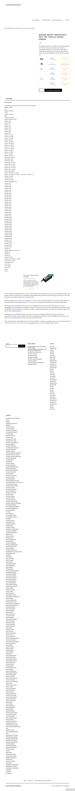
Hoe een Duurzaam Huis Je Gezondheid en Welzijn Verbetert (37, 347)
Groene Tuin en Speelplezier (12, 681)
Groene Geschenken (10, 620)
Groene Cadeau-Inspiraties (11, 586)
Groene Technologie (10, 676)
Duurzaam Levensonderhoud (12, 442)
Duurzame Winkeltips (10, 510)
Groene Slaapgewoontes (11, 667)
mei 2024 (52, 370)
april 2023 (52, 391)
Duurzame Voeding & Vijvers (12, 501)
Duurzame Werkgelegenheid (12, 508)
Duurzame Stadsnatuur (11, 490)
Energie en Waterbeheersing (12, 544)
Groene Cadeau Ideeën (11, 582)
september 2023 (53, 383)
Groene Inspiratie (9, 631)
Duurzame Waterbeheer (11, 504)
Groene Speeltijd (9, 669)
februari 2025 (53, 357)
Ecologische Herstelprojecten (12, 529)
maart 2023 (52, 393)
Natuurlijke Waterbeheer (11, 745)
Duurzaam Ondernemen (11, 445)
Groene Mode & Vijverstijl (11, 659)
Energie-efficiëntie (10, 548)
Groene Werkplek (9, 709)
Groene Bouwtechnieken (11, 581)
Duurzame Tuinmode (10, 497)
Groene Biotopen (9, 568)
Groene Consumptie (10, 589)
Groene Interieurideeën (11, 633)
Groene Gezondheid (10, 622)
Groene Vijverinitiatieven (11, 693)
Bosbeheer (8, 425)
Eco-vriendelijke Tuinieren (11, 516)
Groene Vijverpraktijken (11, 698)
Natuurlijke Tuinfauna (10, 743)
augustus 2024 (53, 367)
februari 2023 (53, 395)
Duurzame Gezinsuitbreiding (12, 470)
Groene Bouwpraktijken (11, 579)
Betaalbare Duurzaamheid (11, 423)
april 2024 (52, 372)
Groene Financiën (9, 612)
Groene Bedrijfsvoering (11, 563)
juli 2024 (51, 369)
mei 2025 (52, 351)
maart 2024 (52, 374)
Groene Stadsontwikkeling (11, 672)
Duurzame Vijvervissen (11, 499)
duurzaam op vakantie (33, 357)
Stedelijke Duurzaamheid (11, 757)
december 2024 (53, 360)
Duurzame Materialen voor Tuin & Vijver (14, 482)
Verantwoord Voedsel (10, 761)
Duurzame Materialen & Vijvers (12, 480)
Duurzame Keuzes (10, 473)
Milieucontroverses (10, 729)
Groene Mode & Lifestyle (11, 655)
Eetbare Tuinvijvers (10, 536)
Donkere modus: (69, 789)
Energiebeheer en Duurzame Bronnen (14, 551)
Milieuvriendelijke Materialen (12, 731)
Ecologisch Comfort (10, 522)
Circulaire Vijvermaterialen (11, 432)
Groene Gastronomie (10, 613)
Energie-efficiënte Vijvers (11, 546)
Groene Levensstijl (10, 646)
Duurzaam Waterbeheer (11, 458)
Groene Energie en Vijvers (11, 601)
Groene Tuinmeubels (10, 690)
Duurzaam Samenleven (11, 449)
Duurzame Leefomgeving (11, 475)
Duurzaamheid (35, 20)
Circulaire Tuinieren (10, 426)
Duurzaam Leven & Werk (11, 440)
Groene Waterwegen (10, 705)
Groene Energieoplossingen (12, 605)
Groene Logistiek (9, 648)
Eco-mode (8, 511)
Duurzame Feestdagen (11, 465)
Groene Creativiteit (10, 593)
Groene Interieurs (9, 634)
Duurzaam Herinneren (10, 435)
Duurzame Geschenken (11, 468)
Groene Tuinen (9, 683)
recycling (8, 750)
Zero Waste (8, 771)
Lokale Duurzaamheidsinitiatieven (13, 726)
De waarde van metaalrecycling (34, 352)
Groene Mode (9, 653)
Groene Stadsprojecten (11, 674)
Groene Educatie (9, 598)
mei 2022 (52, 407)
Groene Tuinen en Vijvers (11, 684)
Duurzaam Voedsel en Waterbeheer (13, 456)
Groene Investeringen (10, 636)
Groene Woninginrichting (11, 714)
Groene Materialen (10, 650)
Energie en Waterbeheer (11, 542)
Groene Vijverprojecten (11, 700)
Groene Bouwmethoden (11, 575)
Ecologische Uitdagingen (11, 530)
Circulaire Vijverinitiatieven (11, 430)
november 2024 (53, 362)
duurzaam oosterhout (32, 353)
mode (7, 733)
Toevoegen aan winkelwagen (53, 90)
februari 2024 (53, 376)
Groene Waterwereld (10, 707)
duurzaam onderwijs (32, 360)
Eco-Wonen (8, 518)
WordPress (66, 785)
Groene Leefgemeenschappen (12, 641)
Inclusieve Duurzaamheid (11, 721)
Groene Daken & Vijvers (11, 594)
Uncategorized (9, 759)
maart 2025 (52, 355)
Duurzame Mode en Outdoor (12, 485)
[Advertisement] (50, 11)
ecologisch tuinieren (10, 527)
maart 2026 (52, 346)
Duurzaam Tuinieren (10, 451)
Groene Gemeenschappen (11, 619)
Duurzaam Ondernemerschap (12, 447)
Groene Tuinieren (9, 686)
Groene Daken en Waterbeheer (12, 596)
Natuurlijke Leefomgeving (11, 740)
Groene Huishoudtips (10, 624)
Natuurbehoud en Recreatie (12, 735)
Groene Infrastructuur (10, 626)
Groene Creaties (9, 591)
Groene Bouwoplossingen (11, 577)
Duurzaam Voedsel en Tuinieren (12, 454)
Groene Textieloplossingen (11, 678)
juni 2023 (52, 388)
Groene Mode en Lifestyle (11, 660)
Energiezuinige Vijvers (10, 553)
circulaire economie (16, 311)
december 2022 (53, 398)
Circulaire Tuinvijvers (10, 428)
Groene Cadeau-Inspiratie (11, 584)
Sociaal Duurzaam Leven (11, 755)
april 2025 (52, 353)
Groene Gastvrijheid (10, 615)
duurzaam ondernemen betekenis (35, 358)
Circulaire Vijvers (9, 433)
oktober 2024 (53, 364)
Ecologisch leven (46, 20)
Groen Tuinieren (9, 562)
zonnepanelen (9, 773)
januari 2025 (52, 358)
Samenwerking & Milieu (11, 754)
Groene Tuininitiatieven (11, 688)
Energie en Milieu (9, 541)
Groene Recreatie (9, 665)
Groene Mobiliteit (9, 652)
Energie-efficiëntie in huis (11, 549)
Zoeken (7, 343)
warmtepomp (9, 762)
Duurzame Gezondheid (11, 471)
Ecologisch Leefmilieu (10, 523)
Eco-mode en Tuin (10, 513)
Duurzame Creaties (10, 463)
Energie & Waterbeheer (11, 539)
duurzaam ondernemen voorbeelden (36, 362)
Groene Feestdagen (10, 610)
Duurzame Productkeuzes (11, 489)
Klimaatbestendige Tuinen (11, 723)
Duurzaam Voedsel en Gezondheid (13, 452)
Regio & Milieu (9, 752)
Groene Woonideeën (10, 716)
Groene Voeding (9, 703)
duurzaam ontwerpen (32, 355)
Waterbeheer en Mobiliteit (11, 766)
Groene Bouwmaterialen (11, 574)
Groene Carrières (9, 587)
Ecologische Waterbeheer (11, 532)
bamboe (7, 420)
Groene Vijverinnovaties (11, 695)
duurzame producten (10, 487)
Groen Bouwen (9, 556)
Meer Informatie (65, 58)
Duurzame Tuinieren (10, 496)
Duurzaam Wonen (10, 459)
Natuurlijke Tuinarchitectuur (12, 742)
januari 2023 (52, 396)
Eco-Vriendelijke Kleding (11, 515)
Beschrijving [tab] (9, 98)
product (10, 305)
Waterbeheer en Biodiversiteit (12, 764)
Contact (67, 20)
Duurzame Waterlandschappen (12, 506)
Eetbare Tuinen (9, 534)
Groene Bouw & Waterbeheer (12, 570)
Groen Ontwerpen (10, 560)
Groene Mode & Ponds (11, 657)
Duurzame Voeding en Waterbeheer (13, 503)
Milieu (7, 728)
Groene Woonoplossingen (11, 717)
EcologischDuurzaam (13, 5)
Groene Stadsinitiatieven (11, 671)
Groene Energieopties (10, 607)
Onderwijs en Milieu (10, 749)
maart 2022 (52, 409)
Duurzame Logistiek (10, 477)
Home (5, 28)
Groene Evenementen (10, 608)
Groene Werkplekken (10, 710)
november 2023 (53, 379)
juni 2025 (52, 350)
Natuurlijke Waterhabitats (11, 747)
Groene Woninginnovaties (11, 712)
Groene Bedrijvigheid (10, 565)
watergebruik (9, 769)
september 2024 (53, 365)
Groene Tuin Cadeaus (10, 679)
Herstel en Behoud (10, 719)
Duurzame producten (57, 20)
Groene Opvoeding (10, 664)
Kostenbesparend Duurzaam (12, 724)
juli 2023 (51, 386)
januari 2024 (52, 377)
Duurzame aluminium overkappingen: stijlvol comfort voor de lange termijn (37, 350)
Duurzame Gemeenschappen (12, 466)
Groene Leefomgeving (10, 643)
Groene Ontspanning (10, 662)
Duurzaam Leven (9, 437)
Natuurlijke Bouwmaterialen (12, 736)
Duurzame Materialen (10, 478)
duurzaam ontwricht (32, 364)
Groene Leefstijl (9, 645)
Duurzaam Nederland (10, 444)
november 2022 (53, 400)
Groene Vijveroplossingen (11, 697)
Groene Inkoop (9, 627)
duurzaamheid (7, 307)
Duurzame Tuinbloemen (11, 492)
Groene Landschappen (11, 639)
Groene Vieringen (9, 691)
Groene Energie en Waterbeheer (13, 603)
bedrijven (8, 421)
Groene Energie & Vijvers (11, 600)
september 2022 (53, 403)
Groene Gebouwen (10, 617)
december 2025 (53, 348)
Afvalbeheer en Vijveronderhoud (13, 418)
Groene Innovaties (10, 629)
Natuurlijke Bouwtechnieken (12, 738)
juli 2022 (51, 405)
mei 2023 (52, 390)
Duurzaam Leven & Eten (11, 439)
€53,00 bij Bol (31, 288)
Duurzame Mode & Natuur (11, 484)
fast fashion (8, 555)
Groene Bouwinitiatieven (11, 572)
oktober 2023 (53, 381)
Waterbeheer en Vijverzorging (12, 768)
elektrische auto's (9, 537)
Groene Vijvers (9, 702)
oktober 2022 (53, 402)
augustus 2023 (53, 384)
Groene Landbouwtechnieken (12, 638)
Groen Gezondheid (10, 558)
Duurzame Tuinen (9, 494)
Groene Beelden (9, 567)
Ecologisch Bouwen (10, 520)
